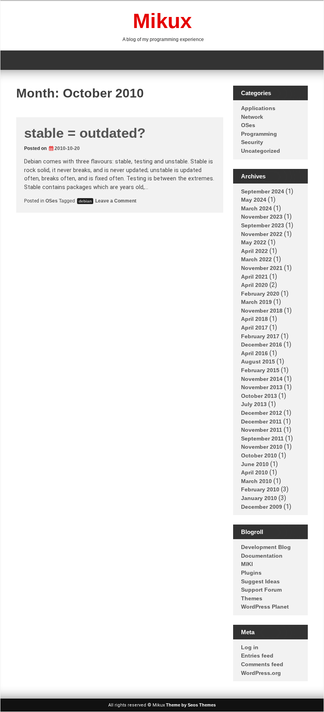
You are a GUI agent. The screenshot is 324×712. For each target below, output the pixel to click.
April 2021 (254, 277)
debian (85, 201)
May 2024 (253, 200)
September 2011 (262, 438)
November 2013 (262, 387)
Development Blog (266, 547)
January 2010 (259, 498)
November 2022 (262, 234)
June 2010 (255, 464)
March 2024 (256, 208)
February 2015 (260, 370)
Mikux (162, 20)
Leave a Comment (115, 201)
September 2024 (262, 191)
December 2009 (261, 507)
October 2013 (259, 396)
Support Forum (261, 589)
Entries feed (257, 655)
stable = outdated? (84, 133)
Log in (249, 647)
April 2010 (254, 472)
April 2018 (254, 319)
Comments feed (262, 664)
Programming (259, 134)
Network (252, 117)
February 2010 (260, 489)
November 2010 (262, 447)
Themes (251, 598)
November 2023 (262, 217)
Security (252, 142)
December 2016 (261, 344)
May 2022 (253, 242)
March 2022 (256, 259)
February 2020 (260, 293)
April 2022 (254, 251)
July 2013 (254, 404)
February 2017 (260, 336)
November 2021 (262, 268)
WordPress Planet (265, 606)
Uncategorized (260, 151)
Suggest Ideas (260, 581)
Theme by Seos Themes (191, 705)
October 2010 (259, 455)
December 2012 (261, 413)
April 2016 (254, 353)
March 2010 (256, 481)
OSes (51, 201)
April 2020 (254, 285)
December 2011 (261, 421)
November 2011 (261, 430)
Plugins (251, 573)
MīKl (247, 564)
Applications (258, 108)
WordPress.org (261, 673)
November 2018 (262, 310)
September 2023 (262, 225)
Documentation (262, 556)
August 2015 (258, 361)
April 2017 (254, 327)
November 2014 (262, 379)
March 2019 (256, 302)
